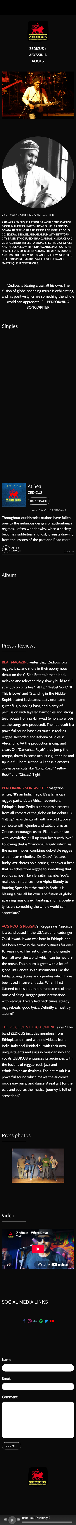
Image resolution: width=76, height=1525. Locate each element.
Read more (61, 539)
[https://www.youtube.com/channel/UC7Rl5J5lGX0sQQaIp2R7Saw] (52, 1321)
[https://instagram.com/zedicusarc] (30, 1321)
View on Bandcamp (51, 510)
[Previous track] (5, 1519)
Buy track (38, 501)
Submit (11, 1445)
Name (6, 1359)
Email (6, 1378)
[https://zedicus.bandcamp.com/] (35, 1321)
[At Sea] (14, 495)
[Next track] (18, 1519)
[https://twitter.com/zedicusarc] (46, 1321)
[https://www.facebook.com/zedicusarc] (24, 1321)
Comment (10, 1397)
